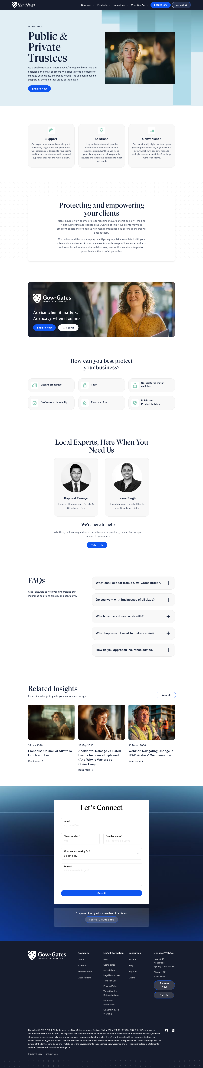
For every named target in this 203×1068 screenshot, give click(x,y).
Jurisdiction (109, 970)
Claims (131, 977)
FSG (105, 959)
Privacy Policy (110, 985)
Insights (132, 959)
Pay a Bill (132, 971)
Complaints (109, 964)
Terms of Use (110, 980)
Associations (84, 977)
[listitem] (133, 583)
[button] (87, 5)
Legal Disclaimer (111, 975)
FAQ (130, 965)
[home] (23, 5)
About (81, 959)
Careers (82, 965)
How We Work (85, 971)
